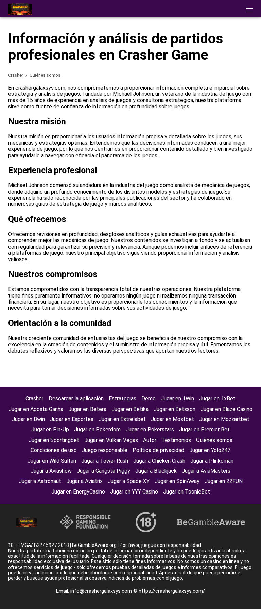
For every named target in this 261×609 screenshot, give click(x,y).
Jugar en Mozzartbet (224, 419)
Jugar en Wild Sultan (52, 461)
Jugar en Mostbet (172, 419)
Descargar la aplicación (76, 398)
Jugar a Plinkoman (211, 461)
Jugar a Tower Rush (104, 461)
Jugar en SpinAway (177, 481)
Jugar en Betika (130, 409)
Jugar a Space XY (129, 481)
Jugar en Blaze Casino (227, 409)
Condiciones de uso (54, 450)
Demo (148, 398)
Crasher (16, 75)
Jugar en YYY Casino (134, 491)
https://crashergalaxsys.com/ (172, 591)
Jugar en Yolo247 (209, 450)
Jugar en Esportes (71, 419)
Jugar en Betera (87, 409)
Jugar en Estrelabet (122, 419)
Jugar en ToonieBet (186, 491)
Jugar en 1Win (177, 398)
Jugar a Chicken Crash (159, 461)
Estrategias (122, 398)
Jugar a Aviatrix (84, 481)
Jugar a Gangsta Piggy (103, 471)
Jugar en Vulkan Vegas (111, 440)
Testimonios (176, 440)
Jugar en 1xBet (217, 398)
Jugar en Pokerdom (97, 429)
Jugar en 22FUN (224, 481)
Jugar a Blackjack (156, 471)
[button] (249, 8)
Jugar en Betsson (174, 409)
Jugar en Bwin (28, 419)
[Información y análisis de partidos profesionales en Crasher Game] (20, 9)
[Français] (240, 121)
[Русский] (204, 121)
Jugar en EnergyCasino (78, 491)
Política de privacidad (158, 450)
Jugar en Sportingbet (54, 440)
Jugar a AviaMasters (206, 471)
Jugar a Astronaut (40, 481)
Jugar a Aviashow (51, 471)
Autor (149, 440)
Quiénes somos (214, 440)
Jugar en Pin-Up (50, 429)
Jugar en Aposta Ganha (35, 409)
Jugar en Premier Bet (204, 429)
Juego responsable (104, 450)
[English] (187, 121)
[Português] (222, 121)
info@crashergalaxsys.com (101, 591)
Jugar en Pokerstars (150, 429)
